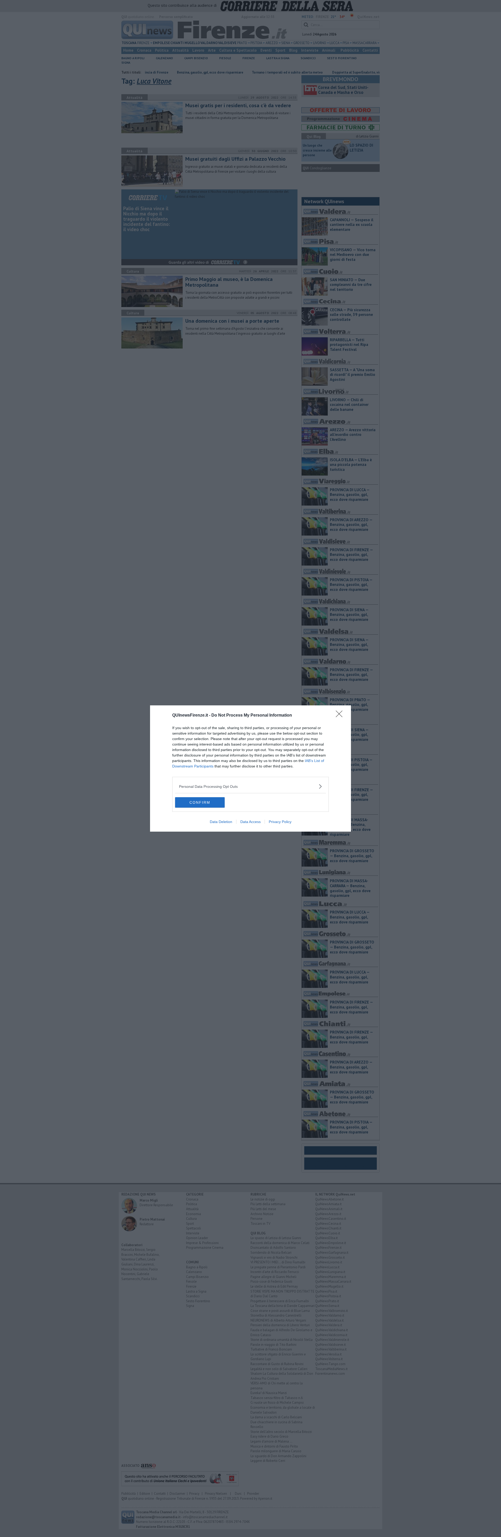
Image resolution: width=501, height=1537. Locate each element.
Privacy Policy (280, 822)
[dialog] (250, 768)
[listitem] (250, 786)
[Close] (341, 716)
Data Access (250, 822)
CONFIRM (199, 802)
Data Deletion (221, 822)
